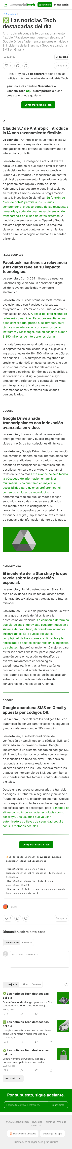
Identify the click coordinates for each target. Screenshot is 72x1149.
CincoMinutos (15, 869)
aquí (29, 91)
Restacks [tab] (27, 942)
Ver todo (10, 1078)
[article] (36, 1004)
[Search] (66, 984)
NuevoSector (14, 881)
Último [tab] (24, 984)
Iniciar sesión (61, 4)
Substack (19, 1141)
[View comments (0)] (17, 65)
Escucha (63, 56)
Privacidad (37, 1121)
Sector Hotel (15, 889)
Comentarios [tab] (12, 942)
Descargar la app (52, 1133)
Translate (10, 14)
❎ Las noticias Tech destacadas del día (26, 995)
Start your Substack (24, 1133)
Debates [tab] (36, 984)
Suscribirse (45, 4)
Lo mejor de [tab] (11, 984)
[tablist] (18, 942)
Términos (50, 1121)
